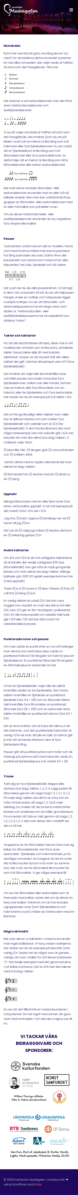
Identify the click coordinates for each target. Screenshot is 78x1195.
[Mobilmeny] (71, 10)
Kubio (38, 1184)
